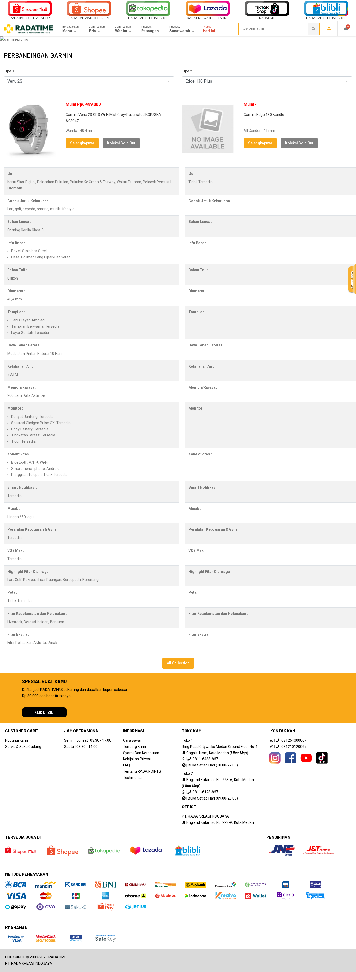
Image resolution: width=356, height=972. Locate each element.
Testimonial (132, 778)
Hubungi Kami (16, 740)
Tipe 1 (9, 71)
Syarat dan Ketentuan (141, 753)
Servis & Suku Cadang (23, 747)
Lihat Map (239, 753)
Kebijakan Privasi (137, 759)
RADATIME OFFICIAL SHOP (30, 18)
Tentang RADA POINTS (142, 771)
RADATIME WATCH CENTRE (89, 18)
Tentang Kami (134, 747)
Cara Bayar (132, 740)
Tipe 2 (187, 71)
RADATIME (267, 18)
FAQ (126, 765)
